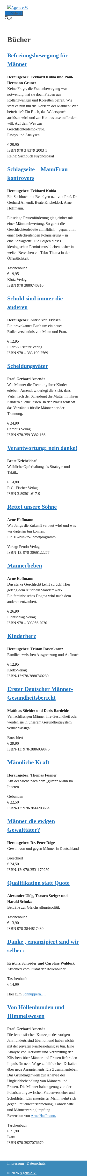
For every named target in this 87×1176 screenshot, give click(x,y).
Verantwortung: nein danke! (42, 448)
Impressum (15, 1163)
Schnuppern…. (34, 994)
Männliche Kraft (28, 762)
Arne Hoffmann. (43, 1116)
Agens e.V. (28, 1173)
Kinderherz (21, 636)
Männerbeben (24, 565)
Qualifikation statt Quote (38, 883)
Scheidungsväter (27, 366)
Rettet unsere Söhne (32, 507)
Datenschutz (36, 1163)
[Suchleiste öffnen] (9, 19)
